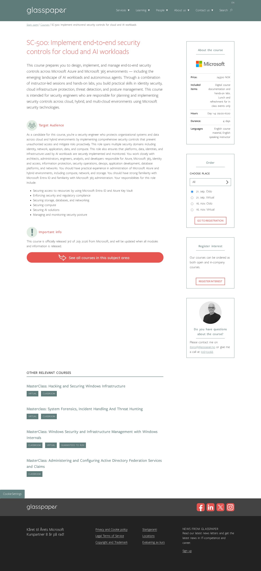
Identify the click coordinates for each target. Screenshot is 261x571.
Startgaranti (149, 529)
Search (223, 10)
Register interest (210, 281)
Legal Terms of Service (110, 536)
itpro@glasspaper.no (202, 347)
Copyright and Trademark (111, 542)
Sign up (187, 550)
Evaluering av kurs (153, 542)
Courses (44, 24)
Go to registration (210, 220)
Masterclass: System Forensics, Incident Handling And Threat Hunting (85, 409)
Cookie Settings (12, 494)
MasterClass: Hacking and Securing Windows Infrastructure (76, 386)
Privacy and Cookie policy (111, 529)
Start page (32, 24)
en (233, 2)
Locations (148, 536)
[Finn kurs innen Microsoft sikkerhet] (95, 257)
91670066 (207, 352)
